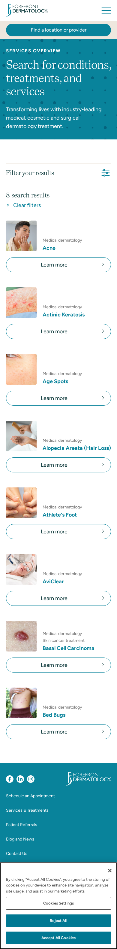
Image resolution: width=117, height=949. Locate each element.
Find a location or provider (58, 30)
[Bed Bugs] (21, 703)
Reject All (58, 920)
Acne (49, 248)
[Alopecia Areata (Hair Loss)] (21, 436)
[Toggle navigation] (106, 11)
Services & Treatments (27, 810)
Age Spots (55, 381)
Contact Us (16, 853)
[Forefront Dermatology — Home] (27, 10)
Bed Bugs (54, 715)
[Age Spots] (21, 369)
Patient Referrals (21, 824)
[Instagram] (30, 779)
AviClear (53, 581)
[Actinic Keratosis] (21, 302)
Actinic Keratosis (64, 314)
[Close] (109, 870)
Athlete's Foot (60, 514)
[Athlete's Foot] (21, 502)
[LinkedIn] (20, 779)
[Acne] (21, 236)
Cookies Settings (58, 903)
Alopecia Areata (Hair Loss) (77, 448)
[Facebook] (10, 779)
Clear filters (27, 205)
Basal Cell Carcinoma (68, 648)
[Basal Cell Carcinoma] (21, 636)
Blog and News (20, 839)
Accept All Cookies (58, 937)
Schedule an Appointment (30, 795)
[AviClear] (21, 569)
